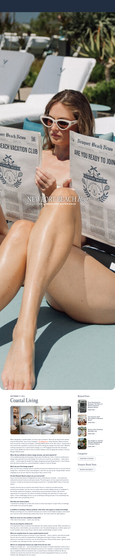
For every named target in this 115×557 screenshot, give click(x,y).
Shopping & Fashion (86, 458)
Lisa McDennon (43, 441)
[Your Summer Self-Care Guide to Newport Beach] (91, 419)
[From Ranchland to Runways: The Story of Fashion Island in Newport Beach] (91, 406)
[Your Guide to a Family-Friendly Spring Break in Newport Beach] (91, 443)
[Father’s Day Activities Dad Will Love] (91, 432)
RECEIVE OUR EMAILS (86, 469)
